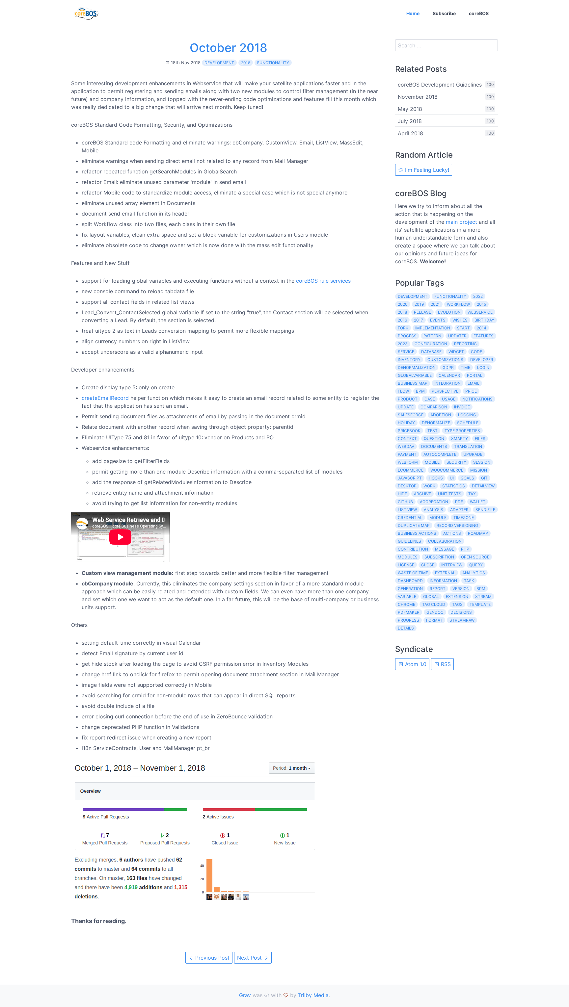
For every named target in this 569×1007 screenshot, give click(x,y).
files (480, 438)
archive (422, 493)
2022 (478, 296)
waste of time (413, 572)
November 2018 (418, 96)
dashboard (410, 580)
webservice (480, 312)
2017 (418, 320)
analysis (433, 509)
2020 (403, 304)
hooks (436, 478)
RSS (445, 664)
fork (403, 327)
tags (457, 604)
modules (408, 557)
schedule (467, 422)
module (438, 517)
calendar (449, 375)
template (480, 604)
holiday (406, 422)
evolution (449, 312)
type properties (462, 430)
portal (474, 375)
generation (410, 588)
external (445, 572)
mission (478, 470)
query (476, 564)
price (471, 391)
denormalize (436, 422)
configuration (431, 343)
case (429, 399)
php (465, 549)
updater (457, 335)
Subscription (439, 557)
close (427, 564)
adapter (459, 509)
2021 (435, 304)
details (406, 628)
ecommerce (410, 470)
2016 (402, 320)
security (456, 462)
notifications (477, 399)
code (476, 351)
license (406, 564)
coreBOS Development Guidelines (440, 84)
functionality (273, 62)
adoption (440, 414)
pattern (432, 335)
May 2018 (410, 109)
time (465, 367)
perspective (445, 391)
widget (456, 351)
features (484, 335)
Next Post (250, 957)
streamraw (461, 620)
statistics (453, 485)
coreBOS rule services (323, 280)
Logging (467, 414)
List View (407, 509)
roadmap (478, 533)
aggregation (434, 501)
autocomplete (439, 454)
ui (452, 478)
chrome (406, 604)
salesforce (410, 414)
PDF (459, 501)
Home (413, 13)
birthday (484, 320)
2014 (481, 327)
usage (448, 399)
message (444, 549)
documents (434, 446)
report (438, 588)
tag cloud (433, 604)
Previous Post (212, 957)
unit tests (449, 493)
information (443, 580)
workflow (458, 304)
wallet (477, 501)
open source (475, 557)
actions (452, 533)
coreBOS (479, 13)
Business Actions (417, 533)
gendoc (435, 612)
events (438, 320)
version (461, 588)
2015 (481, 304)
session (481, 462)
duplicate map (414, 525)
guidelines (409, 541)
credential (410, 517)
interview (451, 564)
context (407, 438)
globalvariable (415, 375)
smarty (459, 438)
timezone (463, 517)
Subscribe (444, 13)
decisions (461, 612)
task (469, 580)
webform (408, 462)
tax (472, 493)
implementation (432, 327)
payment (407, 454)
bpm (420, 391)
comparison (433, 406)
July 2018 (410, 121)
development (219, 62)
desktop (407, 485)
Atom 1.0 (414, 664)
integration (447, 383)
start (463, 327)
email (473, 383)
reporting (465, 343)
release (422, 312)
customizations (445, 359)
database (431, 351)
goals (467, 478)
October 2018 (228, 47)
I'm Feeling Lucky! (426, 170)
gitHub (405, 501)
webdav (406, 446)
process (407, 335)
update (406, 406)
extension (457, 596)
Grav (245, 995)
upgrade (472, 454)
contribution (413, 549)
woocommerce (446, 470)
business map (412, 383)
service (406, 351)
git (484, 478)
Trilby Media (313, 995)
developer (481, 359)
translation (468, 446)
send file (485, 509)
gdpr (448, 367)
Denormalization (417, 367)
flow (403, 391)
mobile (432, 462)
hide (402, 493)
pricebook (409, 430)
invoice (462, 406)
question (434, 438)
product (408, 399)
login (483, 367)
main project (461, 222)
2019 (419, 304)
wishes (460, 320)
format (434, 620)
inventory (409, 359)
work (429, 485)
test (432, 430)
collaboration (445, 541)
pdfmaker (409, 612)
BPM (480, 588)
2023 (403, 343)
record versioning (457, 525)
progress (408, 620)
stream (483, 596)
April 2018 (410, 133)
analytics (473, 572)
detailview (483, 485)
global (431, 596)
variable (407, 596)
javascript (410, 478)
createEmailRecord (105, 398)
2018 (245, 62)
